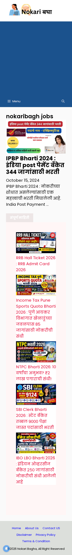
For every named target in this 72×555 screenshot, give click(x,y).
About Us (32, 528)
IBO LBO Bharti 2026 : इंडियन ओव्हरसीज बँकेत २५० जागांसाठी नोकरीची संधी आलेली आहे (36, 470)
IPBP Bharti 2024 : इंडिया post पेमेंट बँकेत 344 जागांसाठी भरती (35, 165)
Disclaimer (24, 535)
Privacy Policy (45, 535)
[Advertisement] (36, 57)
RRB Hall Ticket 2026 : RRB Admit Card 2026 (35, 264)
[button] (63, 101)
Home (16, 528)
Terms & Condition (36, 541)
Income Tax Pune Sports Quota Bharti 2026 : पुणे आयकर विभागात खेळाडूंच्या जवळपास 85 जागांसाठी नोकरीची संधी (36, 318)
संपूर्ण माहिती (19, 217)
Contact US (51, 528)
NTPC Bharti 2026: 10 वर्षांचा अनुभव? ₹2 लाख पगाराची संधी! (36, 373)
